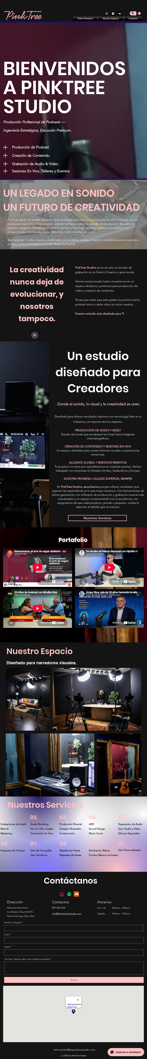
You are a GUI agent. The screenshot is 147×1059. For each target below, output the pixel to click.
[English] (133, 13)
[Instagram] (107, 13)
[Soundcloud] (119, 13)
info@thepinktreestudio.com (66, 913)
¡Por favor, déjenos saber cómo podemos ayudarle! (28, 959)
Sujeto (7, 946)
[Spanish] (139, 13)
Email (7, 934)
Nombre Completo (13, 922)
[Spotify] (113, 13)
